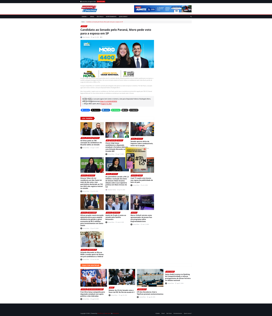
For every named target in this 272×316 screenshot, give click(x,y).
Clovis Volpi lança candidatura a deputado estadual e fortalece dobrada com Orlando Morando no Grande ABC (116, 147)
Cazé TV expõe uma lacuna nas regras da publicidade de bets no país (142, 180)
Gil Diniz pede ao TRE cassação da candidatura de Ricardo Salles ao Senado (91, 142)
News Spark (108, 313)
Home (83, 22)
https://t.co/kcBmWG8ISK (108, 101)
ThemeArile (116, 313)
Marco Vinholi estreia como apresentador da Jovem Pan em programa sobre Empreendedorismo (141, 218)
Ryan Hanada (86, 37)
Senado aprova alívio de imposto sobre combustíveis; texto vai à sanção (142, 143)
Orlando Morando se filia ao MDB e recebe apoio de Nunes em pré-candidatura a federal (92, 254)
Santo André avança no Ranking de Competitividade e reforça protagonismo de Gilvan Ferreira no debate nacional (178, 277)
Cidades (84, 16)
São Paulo (100, 16)
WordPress (100, 313)
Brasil (92, 16)
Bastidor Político (112, 189)
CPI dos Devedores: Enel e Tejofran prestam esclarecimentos (150, 293)
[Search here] (191, 16)
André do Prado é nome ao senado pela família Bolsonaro (115, 217)
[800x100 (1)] (117, 73)
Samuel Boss (86, 147)
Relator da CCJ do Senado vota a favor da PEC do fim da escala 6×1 (122, 291)
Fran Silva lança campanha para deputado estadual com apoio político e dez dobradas (92, 294)
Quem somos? (123, 16)
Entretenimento (111, 16)
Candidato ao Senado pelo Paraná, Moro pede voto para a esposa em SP (104, 22)
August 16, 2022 (106, 104)
